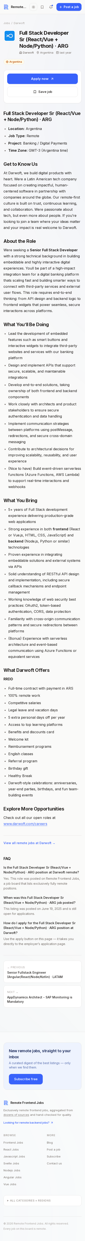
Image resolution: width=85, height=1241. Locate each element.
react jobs (11, 1149)
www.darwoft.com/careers (25, 824)
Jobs (6, 23)
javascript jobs (14, 1156)
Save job (45, 92)
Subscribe (54, 1156)
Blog (50, 1142)
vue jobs (9, 1184)
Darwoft (19, 23)
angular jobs (12, 1177)
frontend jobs (13, 1142)
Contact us (54, 1163)
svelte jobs (11, 1163)
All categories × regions (30, 1200)
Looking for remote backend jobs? (26, 1122)
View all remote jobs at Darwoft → (29, 843)
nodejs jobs (11, 1170)
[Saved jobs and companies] (42, 7)
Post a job (53, 1149)
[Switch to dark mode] (33, 7)
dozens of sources (16, 1114)
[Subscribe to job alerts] (51, 7)
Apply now (40, 79)
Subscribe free (25, 1079)
